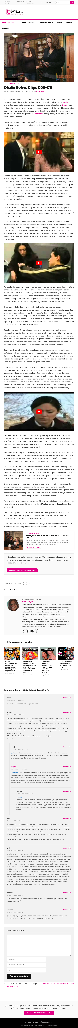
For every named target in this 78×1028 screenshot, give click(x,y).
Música (59, 22)
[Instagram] (44, 2)
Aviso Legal (27, 1023)
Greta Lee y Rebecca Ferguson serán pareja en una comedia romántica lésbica (47, 667)
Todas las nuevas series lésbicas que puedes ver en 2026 (66, 664)
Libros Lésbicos (45, 22)
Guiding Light (11, 589)
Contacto (20, 1)
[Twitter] (42, 2)
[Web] (36, 630)
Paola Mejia (27, 601)
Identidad (5, 28)
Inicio (5, 83)
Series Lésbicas (8, 22)
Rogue (13, 767)
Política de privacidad (47, 1023)
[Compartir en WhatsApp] (25, 583)
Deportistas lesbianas (30, 649)
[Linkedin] (52, 2)
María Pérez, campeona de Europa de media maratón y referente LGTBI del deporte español (29, 667)
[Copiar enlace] (30, 583)
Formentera (37, 114)
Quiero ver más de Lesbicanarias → (22, 570)
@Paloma (14, 753)
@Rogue (19, 797)
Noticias (69, 22)
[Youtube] (50, 2)
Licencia (35, 1023)
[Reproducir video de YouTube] (39, 152)
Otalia (65, 102)
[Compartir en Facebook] (20, 583)
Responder (67, 698)
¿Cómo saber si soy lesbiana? (39, 1021)
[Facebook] (47, 2)
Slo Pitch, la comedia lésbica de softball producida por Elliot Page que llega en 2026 (11, 666)
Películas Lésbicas (27, 22)
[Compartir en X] (15, 583)
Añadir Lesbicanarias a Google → (39, 1013)
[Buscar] (72, 2)
